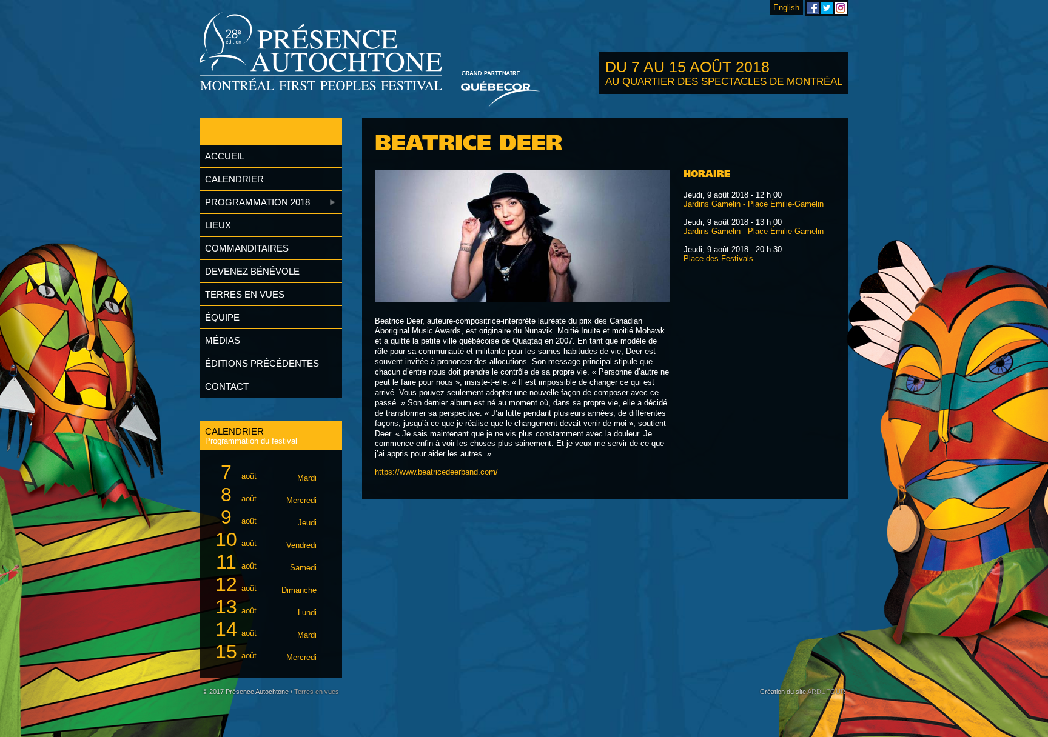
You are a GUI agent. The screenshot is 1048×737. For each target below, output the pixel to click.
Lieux (218, 225)
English (786, 7)
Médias (222, 340)
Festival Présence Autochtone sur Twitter (827, 8)
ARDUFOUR (826, 691)
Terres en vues (244, 294)
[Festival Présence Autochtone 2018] (321, 52)
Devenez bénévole (252, 271)
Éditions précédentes (262, 363)
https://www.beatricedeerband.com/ (436, 471)
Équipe (222, 317)
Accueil (224, 156)
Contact (227, 386)
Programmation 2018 (257, 202)
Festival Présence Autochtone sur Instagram (841, 8)
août (269, 472)
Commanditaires (247, 248)
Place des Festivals (718, 258)
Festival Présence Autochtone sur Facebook (813, 8)
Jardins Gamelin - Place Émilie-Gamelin (754, 203)
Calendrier (234, 179)
